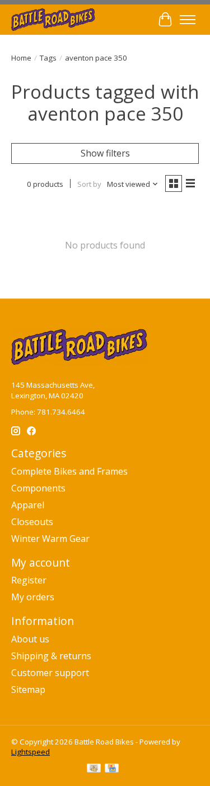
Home (21, 58)
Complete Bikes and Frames (69, 471)
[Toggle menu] (187, 19)
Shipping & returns (51, 656)
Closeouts (32, 522)
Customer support (50, 673)
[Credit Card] (112, 769)
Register (28, 580)
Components (38, 488)
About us (30, 639)
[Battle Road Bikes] (53, 19)
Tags (48, 58)
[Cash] (94, 769)
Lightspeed (30, 752)
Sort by (89, 184)
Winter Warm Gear (50, 538)
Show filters (105, 153)
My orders (32, 597)
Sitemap (28, 689)
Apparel (27, 505)
